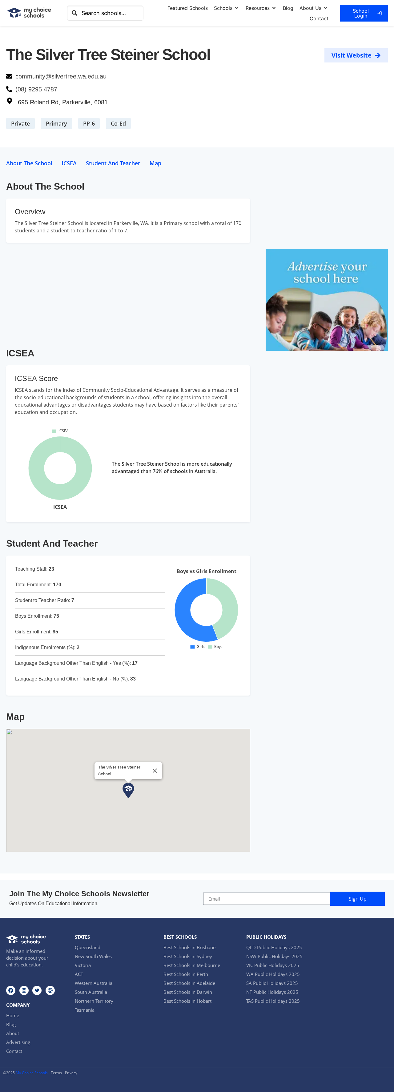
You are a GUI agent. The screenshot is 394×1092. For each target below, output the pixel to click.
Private (20, 123)
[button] (227, 8)
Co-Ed (118, 123)
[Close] (154, 770)
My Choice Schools (32, 1072)
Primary (56, 123)
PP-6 (89, 123)
